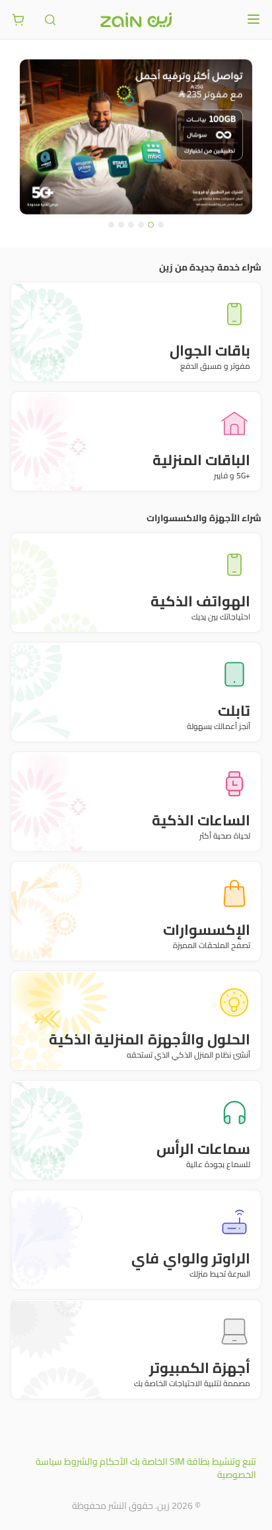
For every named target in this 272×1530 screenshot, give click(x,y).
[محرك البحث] (50, 20)
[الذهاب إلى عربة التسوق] (18, 20)
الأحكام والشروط (96, 1461)
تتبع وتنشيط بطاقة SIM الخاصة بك (193, 1461)
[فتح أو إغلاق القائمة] (253, 19)
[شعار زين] (136, 20)
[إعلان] (136, 136)
